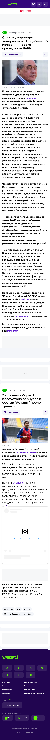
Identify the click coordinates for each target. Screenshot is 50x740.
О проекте (6, 682)
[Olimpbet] (24, 11)
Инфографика (7, 686)
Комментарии (12, 412)
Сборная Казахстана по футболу (18, 614)
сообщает (18, 482)
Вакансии (27, 686)
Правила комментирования (34, 693)
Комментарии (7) (13, 54)
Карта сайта (6, 693)
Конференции (29, 689)
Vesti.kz (31, 98)
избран (24, 299)
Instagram (12, 330)
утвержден (22, 316)
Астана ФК (8, 609)
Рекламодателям (30, 682)
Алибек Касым (26, 452)
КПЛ (4, 32)
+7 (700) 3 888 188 (12, 705)
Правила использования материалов (25, 729)
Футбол (27, 609)
